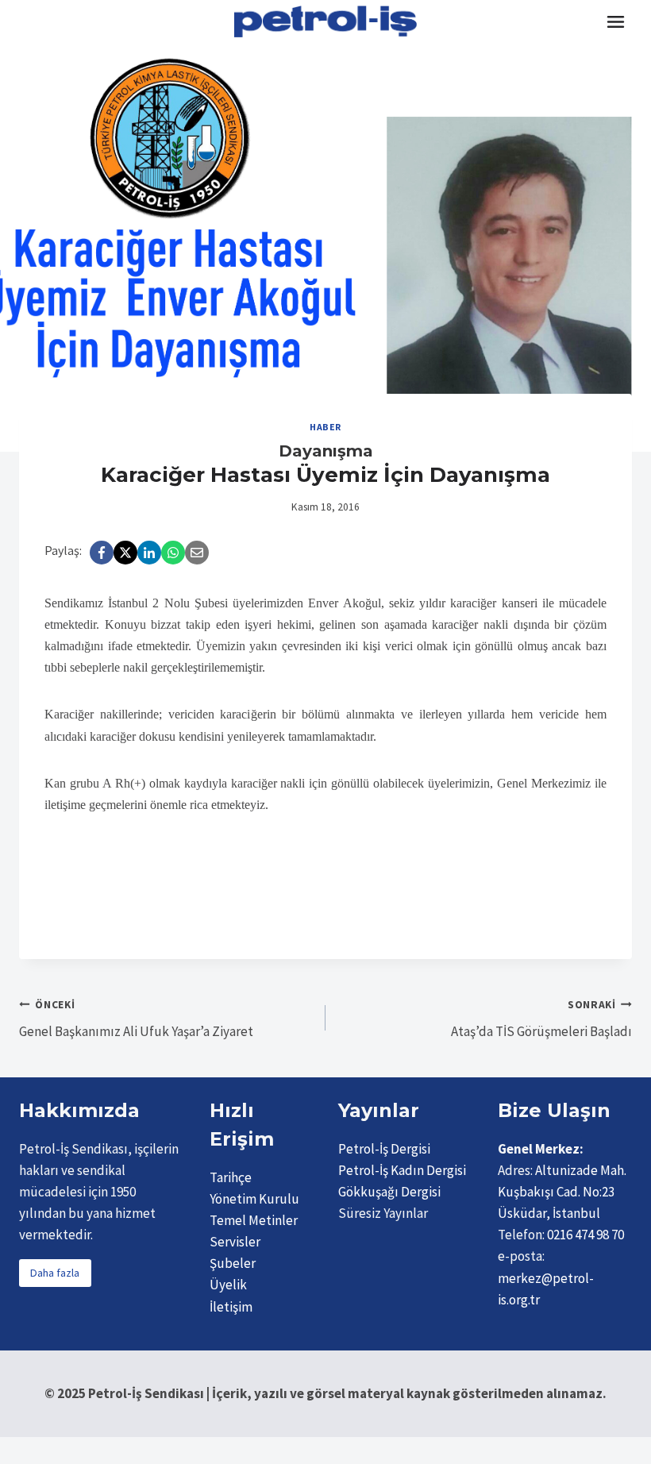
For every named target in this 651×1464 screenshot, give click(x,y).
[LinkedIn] (149, 552)
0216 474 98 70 (585, 1234)
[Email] (197, 552)
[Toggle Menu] (615, 22)
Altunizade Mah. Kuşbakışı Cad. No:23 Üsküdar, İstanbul (562, 1192)
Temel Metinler (254, 1220)
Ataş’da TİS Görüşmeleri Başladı (541, 1019)
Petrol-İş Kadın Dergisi (402, 1170)
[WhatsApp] (173, 552)
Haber (325, 427)
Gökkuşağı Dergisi (389, 1191)
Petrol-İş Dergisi (384, 1149)
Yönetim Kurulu (254, 1199)
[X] (125, 552)
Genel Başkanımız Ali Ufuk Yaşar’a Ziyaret (136, 1019)
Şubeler (233, 1263)
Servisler (235, 1241)
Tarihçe (231, 1177)
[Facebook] (102, 552)
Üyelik (228, 1284)
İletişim (231, 1307)
